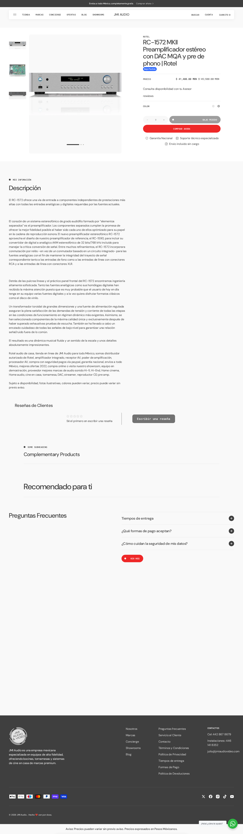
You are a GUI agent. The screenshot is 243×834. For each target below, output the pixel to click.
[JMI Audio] (37, 736)
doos (48, 814)
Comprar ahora (181, 128)
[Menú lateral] (15, 14)
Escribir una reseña (153, 419)
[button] (195, 14)
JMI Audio (22, 814)
